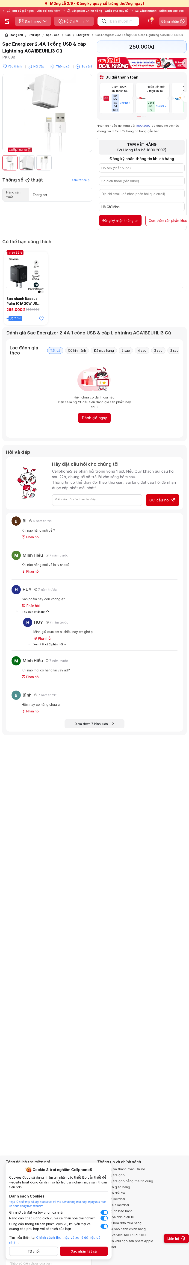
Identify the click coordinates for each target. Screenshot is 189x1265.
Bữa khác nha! (81, 664)
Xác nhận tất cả (84, 1251)
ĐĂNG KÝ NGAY (48, 664)
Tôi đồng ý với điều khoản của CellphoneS (65, 655)
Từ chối (34, 1251)
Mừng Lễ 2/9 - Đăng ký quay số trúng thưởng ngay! (97, 3)
